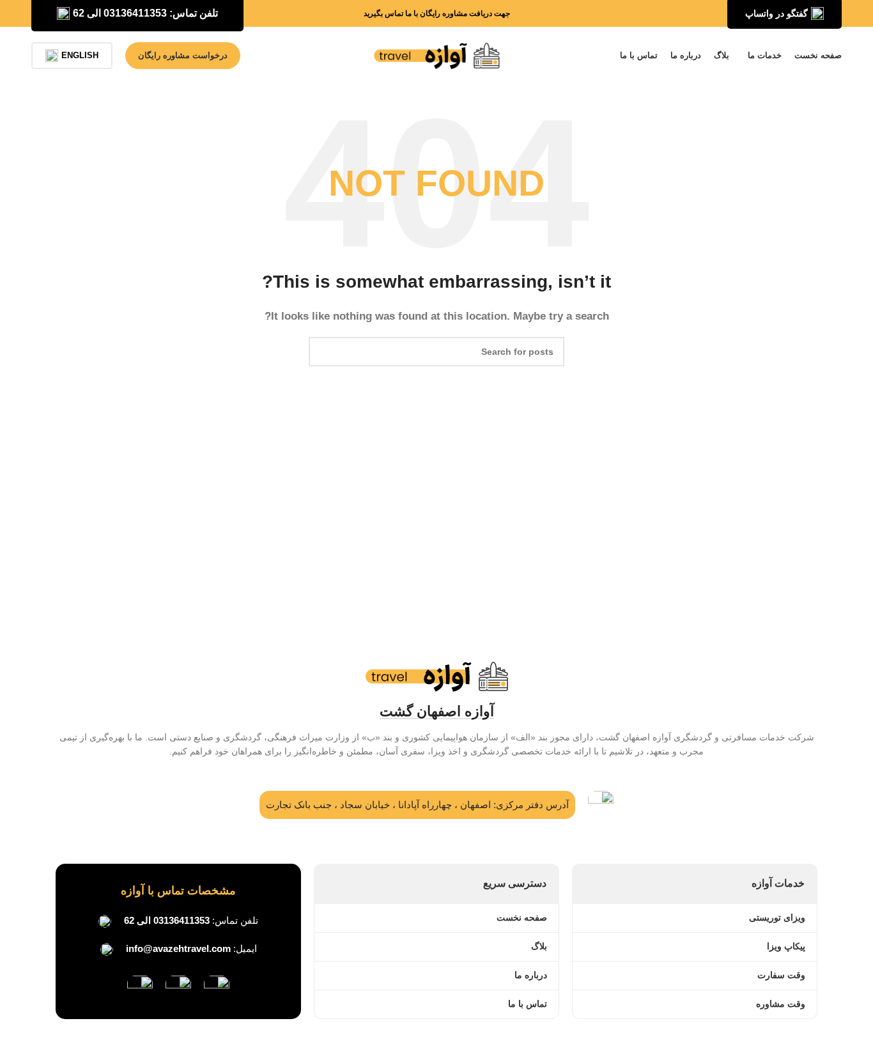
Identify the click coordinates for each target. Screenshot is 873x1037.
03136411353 (181, 920)
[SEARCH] (323, 351)
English (79, 55)
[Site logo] (436, 54)
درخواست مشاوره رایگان (183, 55)
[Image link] (216, 987)
